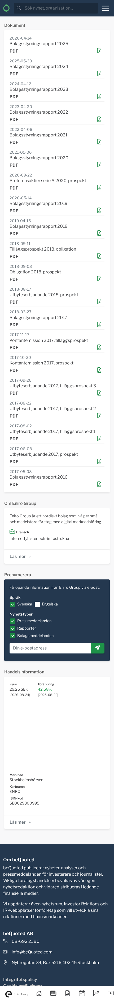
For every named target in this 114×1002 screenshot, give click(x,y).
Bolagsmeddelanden (35, 635)
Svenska (24, 604)
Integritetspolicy (20, 979)
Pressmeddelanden (34, 620)
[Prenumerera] (97, 648)
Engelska (50, 604)
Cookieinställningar (22, 985)
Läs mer (18, 556)
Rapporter (26, 628)
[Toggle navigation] (105, 8)
